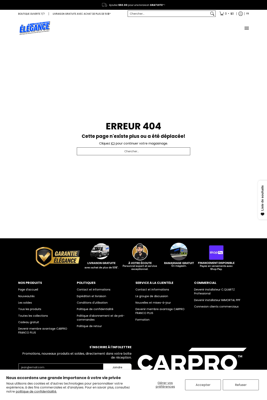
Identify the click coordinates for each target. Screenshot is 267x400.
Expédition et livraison (91, 296)
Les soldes (25, 303)
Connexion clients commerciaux (216, 307)
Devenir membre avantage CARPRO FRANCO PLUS (42, 331)
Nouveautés (26, 296)
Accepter (203, 385)
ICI (113, 143)
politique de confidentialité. (36, 391)
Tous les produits (29, 309)
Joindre (117, 367)
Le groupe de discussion (151, 296)
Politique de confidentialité (95, 309)
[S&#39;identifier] (241, 14)
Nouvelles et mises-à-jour (153, 303)
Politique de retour (89, 326)
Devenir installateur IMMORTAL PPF (217, 300)
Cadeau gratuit (28, 322)
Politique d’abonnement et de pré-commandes (101, 318)
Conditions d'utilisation (92, 303)
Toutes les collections (33, 316)
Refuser (241, 385)
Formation (142, 320)
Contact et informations (93, 289)
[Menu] (246, 28)
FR (247, 13)
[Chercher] (212, 14)
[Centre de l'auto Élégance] (34, 28)
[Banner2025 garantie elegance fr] (133, 256)
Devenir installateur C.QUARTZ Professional (214, 291)
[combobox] (168, 14)
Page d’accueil (28, 289)
